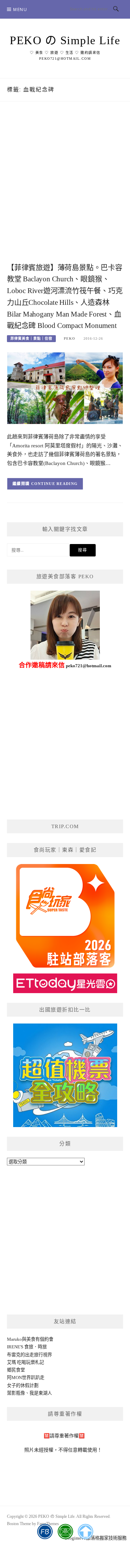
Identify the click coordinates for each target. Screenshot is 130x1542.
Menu (20, 9)
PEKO (69, 338)
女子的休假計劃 (22, 1385)
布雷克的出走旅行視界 (29, 1354)
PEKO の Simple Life (65, 40)
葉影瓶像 (16, 1393)
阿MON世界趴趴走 (25, 1377)
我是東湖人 (40, 1393)
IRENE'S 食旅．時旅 (27, 1346)
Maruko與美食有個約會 (30, 1339)
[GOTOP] (85, 1531)
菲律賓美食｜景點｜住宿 (31, 338)
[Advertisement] (65, 189)
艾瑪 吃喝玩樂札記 (25, 1362)
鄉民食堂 (16, 1370)
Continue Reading (54, 484)
